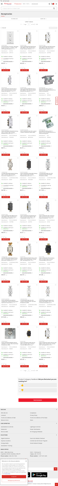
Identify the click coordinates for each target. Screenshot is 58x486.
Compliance (33, 413)
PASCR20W (4, 87)
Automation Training (6, 445)
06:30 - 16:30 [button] (26, 3)
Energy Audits (4, 443)
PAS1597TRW (23, 45)
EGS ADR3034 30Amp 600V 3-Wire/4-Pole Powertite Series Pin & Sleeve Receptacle (47, 90)
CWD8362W (4, 172)
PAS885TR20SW (24, 130)
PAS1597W (22, 256)
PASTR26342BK (24, 172)
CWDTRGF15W (23, 299)
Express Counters (6, 440)
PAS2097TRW (42, 45)
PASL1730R (41, 256)
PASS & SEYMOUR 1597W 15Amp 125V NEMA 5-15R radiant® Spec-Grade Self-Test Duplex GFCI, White (28, 259)
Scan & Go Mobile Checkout (37, 438)
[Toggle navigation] (2, 3)
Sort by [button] (42, 18)
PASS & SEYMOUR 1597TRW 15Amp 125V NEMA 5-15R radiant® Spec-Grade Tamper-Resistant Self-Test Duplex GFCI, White (28, 48)
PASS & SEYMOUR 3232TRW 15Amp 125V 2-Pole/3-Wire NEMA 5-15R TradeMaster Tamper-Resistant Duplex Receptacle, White (28, 217)
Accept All (13, 476)
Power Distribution (35, 429)
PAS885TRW (23, 87)
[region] (14, 472)
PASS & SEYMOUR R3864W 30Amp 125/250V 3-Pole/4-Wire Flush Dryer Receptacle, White (9, 344)
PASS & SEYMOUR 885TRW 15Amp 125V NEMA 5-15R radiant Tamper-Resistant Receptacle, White (28, 90)
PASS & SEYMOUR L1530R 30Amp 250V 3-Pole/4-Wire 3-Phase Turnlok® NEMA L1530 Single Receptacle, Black (27, 344)
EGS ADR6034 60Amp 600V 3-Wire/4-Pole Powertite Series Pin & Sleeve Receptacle (47, 132)
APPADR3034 (42, 87)
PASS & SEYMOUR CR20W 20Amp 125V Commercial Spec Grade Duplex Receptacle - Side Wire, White (9, 90)
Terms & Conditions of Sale (8, 417)
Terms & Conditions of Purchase (38, 417)
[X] (26, 461)
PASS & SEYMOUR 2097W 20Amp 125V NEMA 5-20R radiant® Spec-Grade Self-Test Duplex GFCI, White (48, 344)
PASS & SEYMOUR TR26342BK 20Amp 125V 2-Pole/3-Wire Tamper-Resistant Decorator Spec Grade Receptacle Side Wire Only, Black (28, 175)
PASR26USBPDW (5, 299)
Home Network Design (36, 443)
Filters (14, 18)
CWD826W (41, 299)
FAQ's (31, 420)
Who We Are (4, 413)
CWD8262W (4, 256)
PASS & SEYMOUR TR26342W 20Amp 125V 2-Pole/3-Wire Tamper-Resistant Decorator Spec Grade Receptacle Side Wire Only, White (9, 133)
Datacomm (4, 429)
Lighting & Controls (35, 426)
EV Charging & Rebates (36, 431)
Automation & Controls (7, 426)
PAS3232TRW (23, 214)
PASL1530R (22, 341)
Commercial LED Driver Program (38, 440)
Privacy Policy (33, 415)
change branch (35, 3)
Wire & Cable (4, 431)
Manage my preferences (14, 480)
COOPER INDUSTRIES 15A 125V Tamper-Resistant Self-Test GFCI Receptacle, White (28, 301)
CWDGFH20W (42, 172)
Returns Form (4, 420)
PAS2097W (41, 341)
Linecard (3, 415)
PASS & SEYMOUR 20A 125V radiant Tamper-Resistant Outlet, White (28, 132)
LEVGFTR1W (4, 45)
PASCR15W (41, 214)
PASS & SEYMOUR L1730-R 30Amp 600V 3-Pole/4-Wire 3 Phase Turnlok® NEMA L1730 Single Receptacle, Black (46, 259)
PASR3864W (4, 341)
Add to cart (6, 70)
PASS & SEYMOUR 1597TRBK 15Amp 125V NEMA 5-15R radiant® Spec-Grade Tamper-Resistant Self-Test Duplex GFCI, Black (9, 217)
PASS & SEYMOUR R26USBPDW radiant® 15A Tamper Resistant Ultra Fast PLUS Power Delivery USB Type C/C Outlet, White (9, 302)
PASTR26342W (4, 130)
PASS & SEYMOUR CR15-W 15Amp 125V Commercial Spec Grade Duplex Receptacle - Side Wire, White (46, 217)
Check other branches (8, 61)
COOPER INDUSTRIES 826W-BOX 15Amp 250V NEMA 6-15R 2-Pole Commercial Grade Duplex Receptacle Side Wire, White (46, 302)
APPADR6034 (42, 130)
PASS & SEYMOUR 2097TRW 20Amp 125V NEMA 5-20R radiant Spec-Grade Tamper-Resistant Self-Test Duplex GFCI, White (47, 48)
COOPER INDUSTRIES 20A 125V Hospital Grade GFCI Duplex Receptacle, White (46, 174)
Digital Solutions (5, 438)
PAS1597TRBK (4, 214)
